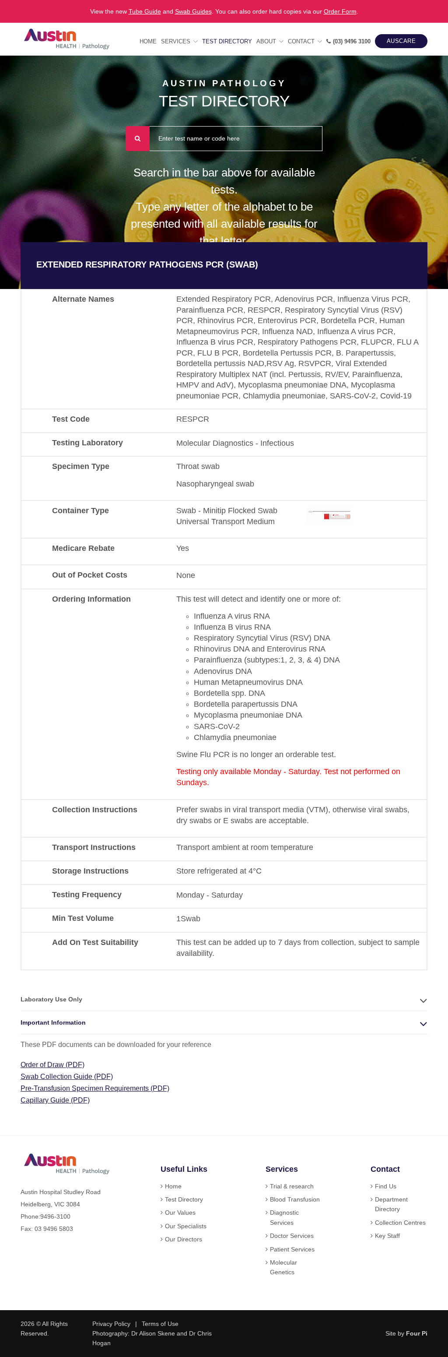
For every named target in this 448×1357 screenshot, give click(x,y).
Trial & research (292, 1186)
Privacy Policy (111, 1323)
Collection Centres (400, 1222)
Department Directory (391, 1204)
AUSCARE (401, 41)
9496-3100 (55, 1216)
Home (148, 41)
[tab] (224, 999)
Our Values (180, 1212)
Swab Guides (193, 11)
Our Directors (183, 1239)
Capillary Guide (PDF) (55, 1100)
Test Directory (227, 41)
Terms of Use (160, 1323)
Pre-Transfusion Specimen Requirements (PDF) (95, 1088)
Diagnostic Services (284, 1217)
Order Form (340, 11)
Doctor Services (292, 1235)
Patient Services (292, 1249)
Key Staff (387, 1235)
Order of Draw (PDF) (52, 1064)
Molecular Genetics (283, 1267)
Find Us (385, 1186)
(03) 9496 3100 (352, 41)
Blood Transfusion (295, 1199)
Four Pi (416, 1333)
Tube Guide (145, 11)
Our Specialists (185, 1226)
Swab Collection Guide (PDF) (67, 1076)
